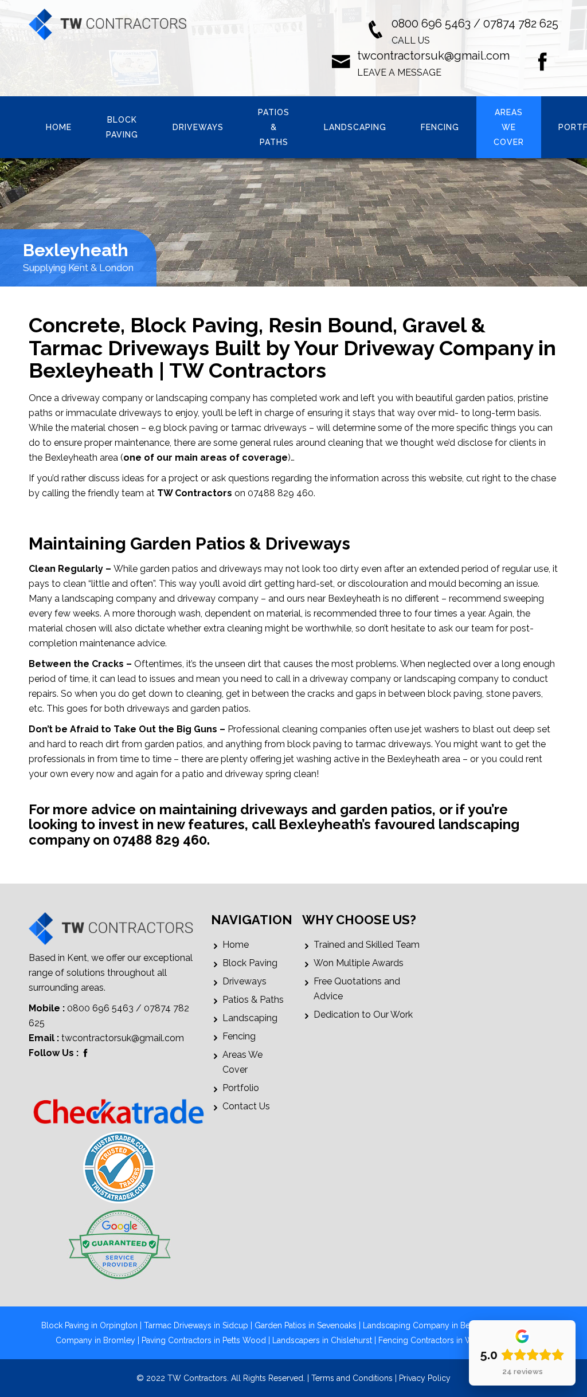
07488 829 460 (160, 839)
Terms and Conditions (352, 1378)
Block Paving (122, 127)
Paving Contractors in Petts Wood (204, 1340)
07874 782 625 (520, 23)
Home (59, 127)
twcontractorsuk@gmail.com (433, 55)
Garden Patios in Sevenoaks (306, 1325)
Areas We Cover (509, 127)
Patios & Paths (273, 127)
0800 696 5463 (431, 23)
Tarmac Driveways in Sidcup (196, 1325)
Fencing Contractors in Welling (436, 1340)
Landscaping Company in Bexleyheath (434, 1325)
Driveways (198, 127)
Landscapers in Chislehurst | (325, 1340)
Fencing (440, 127)
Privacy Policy (425, 1378)
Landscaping (355, 127)
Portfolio (240, 1087)
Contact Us (246, 1106)
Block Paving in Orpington (89, 1325)
